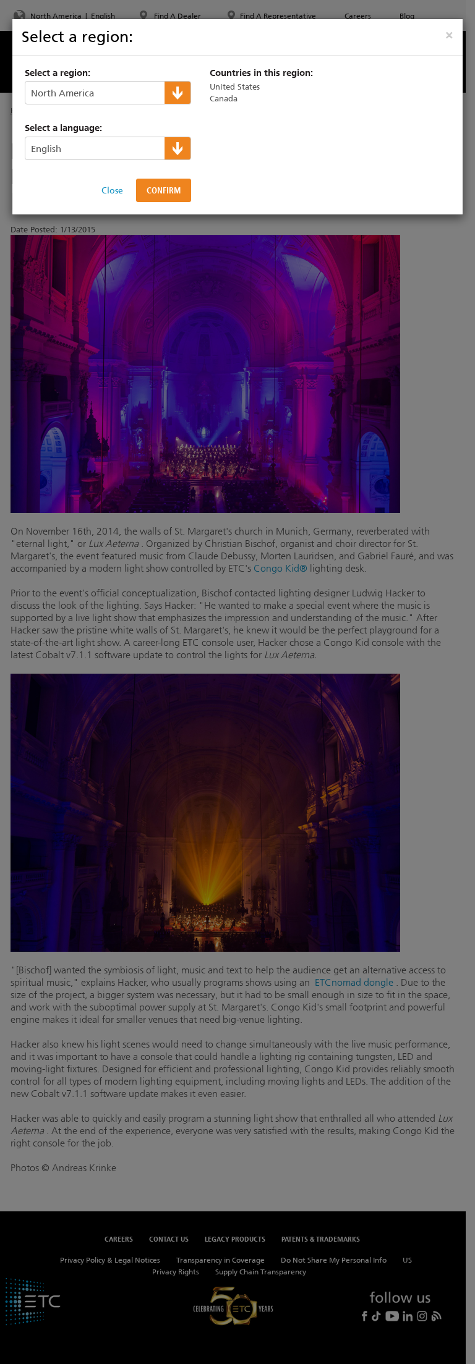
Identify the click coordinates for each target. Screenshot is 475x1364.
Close (112, 190)
